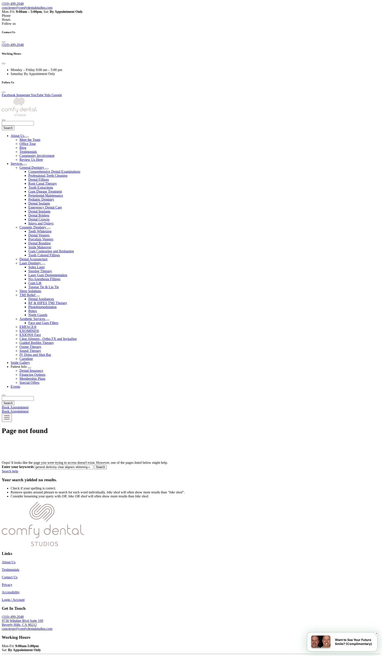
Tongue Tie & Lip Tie (43, 287)
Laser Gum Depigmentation (47, 275)
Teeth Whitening (40, 231)
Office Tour (27, 144)
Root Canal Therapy (42, 183)
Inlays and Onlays (40, 223)
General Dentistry (32, 167)
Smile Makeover (39, 247)
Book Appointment (15, 407)
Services (17, 163)
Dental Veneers (39, 235)
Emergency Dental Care (45, 207)
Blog (22, 148)
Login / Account (13, 600)
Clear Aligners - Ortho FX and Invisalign (48, 339)
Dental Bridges (38, 215)
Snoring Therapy (40, 271)
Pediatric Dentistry (41, 199)
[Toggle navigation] (7, 417)
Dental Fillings (38, 179)
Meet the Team (29, 140)
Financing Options (32, 374)
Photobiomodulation (42, 307)
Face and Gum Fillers (43, 323)
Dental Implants (39, 211)
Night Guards (37, 315)
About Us (18, 136)
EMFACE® (27, 327)
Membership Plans (32, 378)
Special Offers (29, 382)
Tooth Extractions (40, 187)
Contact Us (9, 577)
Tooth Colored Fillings (44, 255)
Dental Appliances (41, 299)
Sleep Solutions (30, 291)
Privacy (7, 585)
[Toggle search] (3, 395)
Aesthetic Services (32, 319)
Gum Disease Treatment (45, 191)
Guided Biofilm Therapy (36, 343)
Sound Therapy (30, 351)
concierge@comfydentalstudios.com (27, 8)
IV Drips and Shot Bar (35, 355)
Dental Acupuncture (33, 259)
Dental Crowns (39, 219)
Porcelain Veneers (40, 239)
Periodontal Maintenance (45, 195)
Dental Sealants (39, 203)
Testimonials (28, 151)
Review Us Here (31, 159)
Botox (32, 311)
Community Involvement (36, 155)
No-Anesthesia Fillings (44, 279)
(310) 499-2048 (13, 4)
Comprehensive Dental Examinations (54, 171)
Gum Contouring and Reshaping (51, 251)
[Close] (3, 42)
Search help (10, 471)
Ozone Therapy (30, 347)
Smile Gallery (20, 362)
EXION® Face (30, 335)
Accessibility (11, 592)
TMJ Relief (27, 295)
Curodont (26, 359)
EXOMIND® (29, 331)
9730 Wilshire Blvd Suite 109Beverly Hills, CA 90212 (22, 623)
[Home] (19, 115)
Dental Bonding (39, 243)
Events (15, 386)
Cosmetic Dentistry (33, 227)
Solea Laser (36, 267)
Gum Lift (34, 283)
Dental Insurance (31, 370)
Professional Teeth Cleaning (47, 175)
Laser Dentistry (30, 263)
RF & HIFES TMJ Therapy (47, 303)
